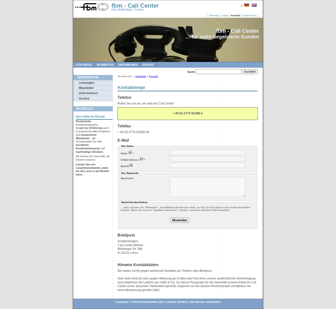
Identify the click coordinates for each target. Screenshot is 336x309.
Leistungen (84, 64)
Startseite (140, 76)
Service (148, 64)
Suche (191, 71)
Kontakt (235, 15)
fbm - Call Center (135, 5)
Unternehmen (128, 64)
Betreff (125, 166)
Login (225, 15)
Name (127, 153)
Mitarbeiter (105, 64)
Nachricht (127, 178)
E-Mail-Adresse (133, 159)
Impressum (249, 15)
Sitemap (214, 15)
